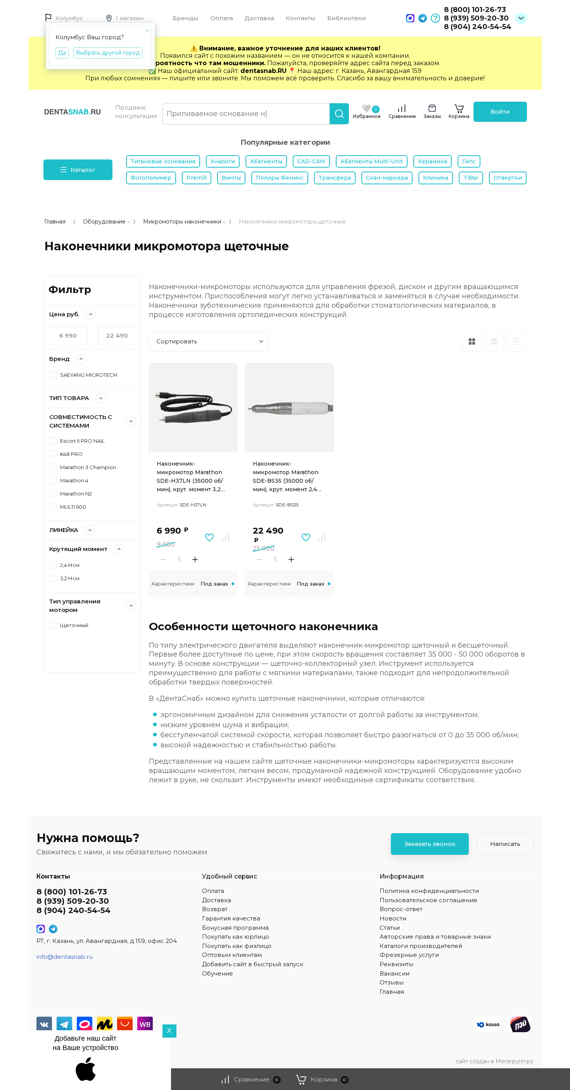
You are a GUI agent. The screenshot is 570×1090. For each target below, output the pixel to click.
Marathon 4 (74, 480)
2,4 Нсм (69, 565)
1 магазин (129, 18)
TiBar (470, 177)
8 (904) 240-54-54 (477, 27)
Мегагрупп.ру (515, 1061)
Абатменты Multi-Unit (371, 161)
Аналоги (223, 161)
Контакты (301, 18)
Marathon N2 (76, 493)
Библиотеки (346, 18)
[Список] (494, 341)
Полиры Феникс (280, 177)
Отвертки (508, 177)
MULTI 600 (73, 507)
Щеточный (74, 625)
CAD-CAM (311, 161)
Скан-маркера (387, 177)
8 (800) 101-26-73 (475, 9)
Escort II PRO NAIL (82, 441)
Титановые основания (163, 161)
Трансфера (335, 177)
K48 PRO (71, 454)
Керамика (432, 161)
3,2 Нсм (69, 578)
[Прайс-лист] (516, 341)
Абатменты (266, 161)
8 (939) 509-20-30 (476, 18)
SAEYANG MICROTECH (88, 375)
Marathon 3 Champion (88, 467)
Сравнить (225, 537)
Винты (231, 177)
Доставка (259, 18)
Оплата (221, 18)
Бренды (186, 18)
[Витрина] (472, 341)
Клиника (435, 177)
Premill (197, 177)
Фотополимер (151, 177)
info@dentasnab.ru (64, 956)
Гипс (469, 161)
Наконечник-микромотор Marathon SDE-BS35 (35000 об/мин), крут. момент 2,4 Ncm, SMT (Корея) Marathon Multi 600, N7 (286, 477)
